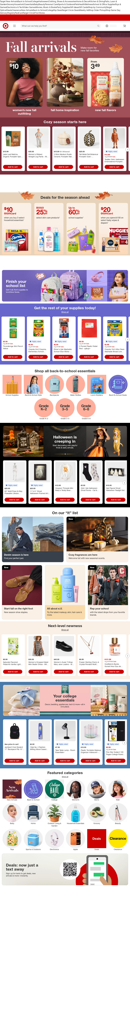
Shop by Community (97, 7)
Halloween (43, 1)
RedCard (19, 13)
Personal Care (51, 4)
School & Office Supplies (104, 4)
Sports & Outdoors (66, 4)
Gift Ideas (74, 7)
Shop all (65, 312)
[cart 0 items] (124, 26)
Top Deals (57, 10)
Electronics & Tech (15, 7)
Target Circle (29, 13)
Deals (9, 10)
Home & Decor (82, 1)
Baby (36, 4)
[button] (111, 151)
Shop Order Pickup (97, 10)
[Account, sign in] (112, 26)
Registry (11, 13)
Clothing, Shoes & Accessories (62, 1)
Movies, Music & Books (46, 7)
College (34, 1)
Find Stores (40, 13)
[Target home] (6, 26)
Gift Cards (83, 7)
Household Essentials (24, 4)
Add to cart (13, 167)
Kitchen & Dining (97, 1)
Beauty (41, 4)
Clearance (16, 10)
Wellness (89, 4)
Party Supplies (63, 7)
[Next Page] (127, 150)
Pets (77, 4)
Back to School (24, 1)
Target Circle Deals (70, 10)
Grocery (10, 4)
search (98, 26)
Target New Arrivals (9, 1)
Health (82, 4)
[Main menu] (14, 26)
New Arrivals (27, 10)
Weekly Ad (84, 10)
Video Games (29, 7)
